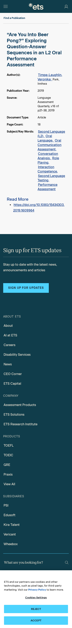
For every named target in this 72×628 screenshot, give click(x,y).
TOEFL (9, 445)
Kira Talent (12, 525)
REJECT (36, 609)
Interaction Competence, (48, 169)
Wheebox (11, 544)
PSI (6, 505)
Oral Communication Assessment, (49, 145)
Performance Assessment (47, 187)
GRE (7, 465)
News (8, 364)
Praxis (8, 474)
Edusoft (9, 515)
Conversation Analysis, (48, 156)
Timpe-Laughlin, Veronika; (50, 77)
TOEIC (8, 455)
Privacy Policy (37, 589)
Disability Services (17, 355)
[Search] (67, 562)
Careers (9, 345)
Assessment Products (20, 405)
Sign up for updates (26, 288)
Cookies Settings (36, 597)
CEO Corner (13, 374)
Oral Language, (46, 138)
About (8, 326)
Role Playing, (48, 160)
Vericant (10, 534)
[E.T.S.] (36, 6)
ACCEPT (36, 620)
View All (9, 484)
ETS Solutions (14, 414)
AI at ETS (10, 335)
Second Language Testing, (51, 178)
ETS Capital (12, 383)
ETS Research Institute (20, 424)
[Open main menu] (5, 6)
